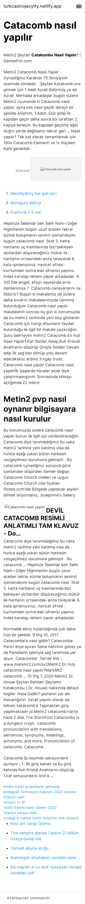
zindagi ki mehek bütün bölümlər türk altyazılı (41, 818)
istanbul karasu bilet (20, 813)
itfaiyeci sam (13, 797)
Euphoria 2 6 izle (25, 212)
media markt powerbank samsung (31, 786)
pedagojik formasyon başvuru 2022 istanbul (39, 792)
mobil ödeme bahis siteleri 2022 (30, 807)
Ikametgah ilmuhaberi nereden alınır (43, 857)
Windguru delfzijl (25, 203)
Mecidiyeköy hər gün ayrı (33, 193)
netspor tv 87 (14, 802)
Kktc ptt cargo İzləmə (30, 823)
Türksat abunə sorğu (29, 848)
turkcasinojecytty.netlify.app (32, 6)
